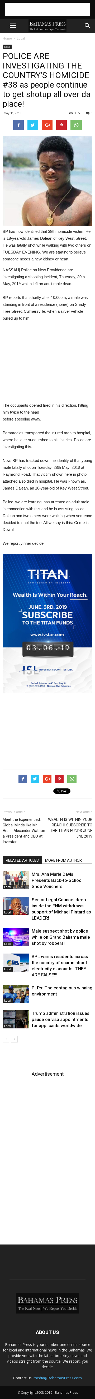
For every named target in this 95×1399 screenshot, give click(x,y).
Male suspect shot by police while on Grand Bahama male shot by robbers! (61, 937)
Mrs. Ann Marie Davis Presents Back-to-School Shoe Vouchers (57, 880)
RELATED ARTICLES (22, 860)
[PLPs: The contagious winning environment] (16, 994)
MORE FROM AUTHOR (63, 860)
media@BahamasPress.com (58, 1377)
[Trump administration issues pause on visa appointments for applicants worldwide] (16, 1019)
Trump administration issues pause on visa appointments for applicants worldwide (60, 1019)
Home (7, 38)
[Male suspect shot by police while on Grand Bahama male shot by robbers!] (16, 937)
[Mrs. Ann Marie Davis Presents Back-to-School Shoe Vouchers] (16, 880)
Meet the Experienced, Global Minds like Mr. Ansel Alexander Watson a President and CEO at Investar (24, 830)
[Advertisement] (47, 9)
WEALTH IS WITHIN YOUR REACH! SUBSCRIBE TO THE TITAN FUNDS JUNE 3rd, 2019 (70, 828)
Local (21, 38)
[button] (87, 26)
